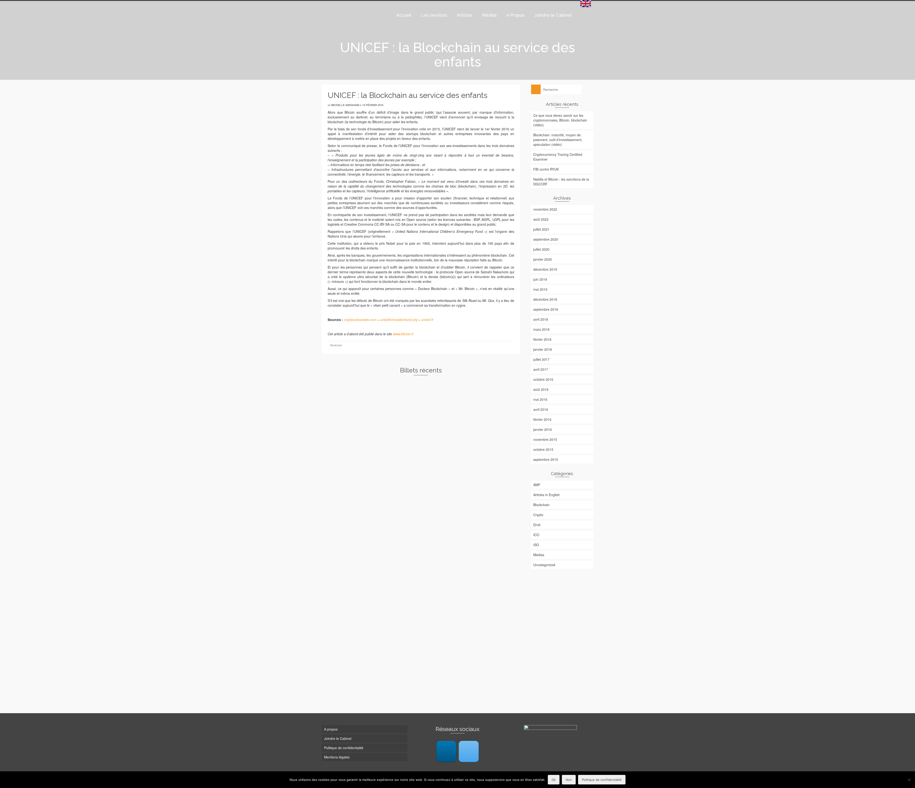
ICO (536, 534)
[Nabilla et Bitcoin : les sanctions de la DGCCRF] (353, 567)
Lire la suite (348, 470)
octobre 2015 (543, 449)
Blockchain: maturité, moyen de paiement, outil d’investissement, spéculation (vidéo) (557, 139)
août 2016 (541, 389)
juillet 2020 (541, 249)
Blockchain (336, 345)
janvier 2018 (542, 349)
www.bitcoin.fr (403, 333)
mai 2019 (540, 289)
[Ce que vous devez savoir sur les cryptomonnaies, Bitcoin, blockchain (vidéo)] (353, 402)
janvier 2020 (542, 259)
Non (569, 780)
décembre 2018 (545, 299)
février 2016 (542, 419)
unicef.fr (427, 319)
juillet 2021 (541, 229)
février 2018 (542, 339)
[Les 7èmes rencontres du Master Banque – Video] (488, 567)
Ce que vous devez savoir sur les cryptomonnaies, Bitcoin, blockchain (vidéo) (560, 120)
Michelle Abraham (345, 105)
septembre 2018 (545, 309)
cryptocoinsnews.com (360, 319)
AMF (536, 484)
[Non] (909, 779)
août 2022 (541, 219)
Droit (536, 524)
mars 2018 (541, 329)
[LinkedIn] (446, 751)
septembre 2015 (545, 459)
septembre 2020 (545, 239)
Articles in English (546, 494)
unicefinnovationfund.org (398, 319)
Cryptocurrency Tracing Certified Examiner (557, 157)
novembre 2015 (545, 439)
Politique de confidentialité (602, 780)
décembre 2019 (545, 269)
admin (399, 617)
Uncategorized (544, 564)
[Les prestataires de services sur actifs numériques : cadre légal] (488, 643)
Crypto (538, 514)
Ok (554, 780)
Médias (538, 554)
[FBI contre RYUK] (488, 492)
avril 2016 (540, 409)
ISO (536, 544)
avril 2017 (540, 369)
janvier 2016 (542, 429)
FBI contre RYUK (546, 169)
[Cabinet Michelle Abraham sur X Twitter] (469, 751)
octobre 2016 (543, 379)
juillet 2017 (541, 359)
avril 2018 (540, 319)
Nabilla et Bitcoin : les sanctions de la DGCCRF (561, 181)
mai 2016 (540, 399)
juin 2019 (540, 279)
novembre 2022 (545, 209)
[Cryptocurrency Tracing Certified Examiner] (488, 402)
